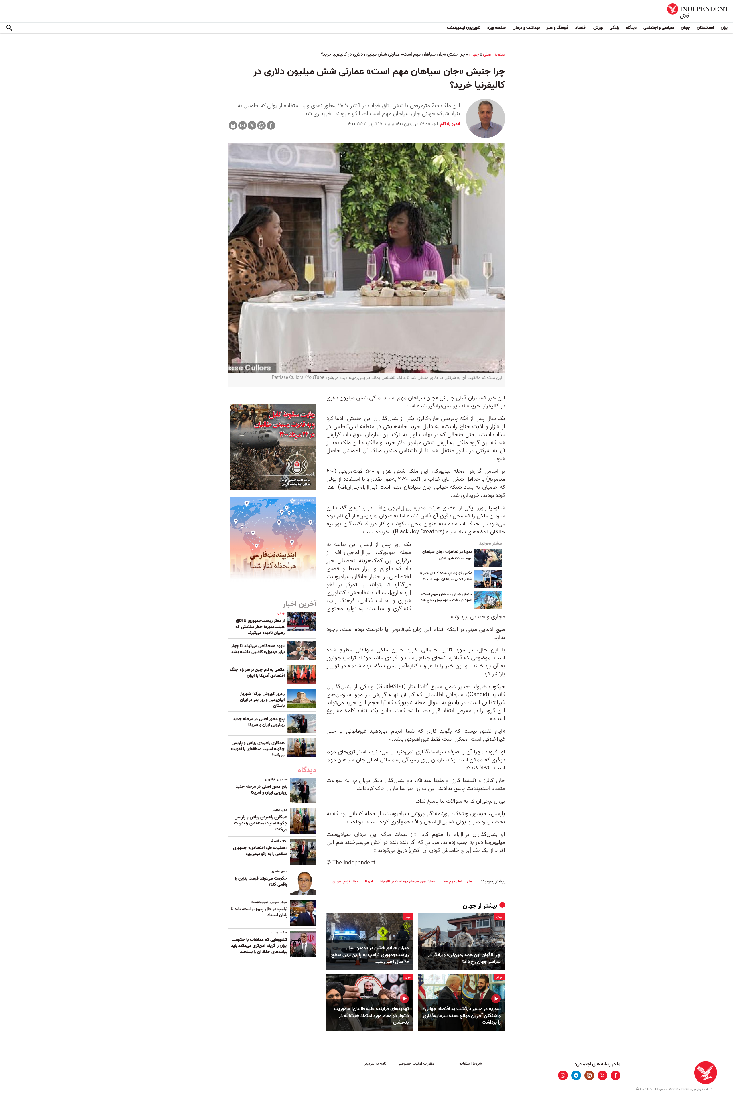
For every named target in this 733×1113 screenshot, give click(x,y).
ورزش (598, 27)
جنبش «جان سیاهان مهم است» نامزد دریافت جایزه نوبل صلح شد (446, 597)
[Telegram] (576, 1075)
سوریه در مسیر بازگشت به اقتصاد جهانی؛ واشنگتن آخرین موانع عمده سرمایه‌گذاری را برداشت (462, 1016)
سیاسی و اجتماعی (658, 27)
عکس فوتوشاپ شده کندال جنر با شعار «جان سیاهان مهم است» (446, 576)
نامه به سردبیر (375, 1063)
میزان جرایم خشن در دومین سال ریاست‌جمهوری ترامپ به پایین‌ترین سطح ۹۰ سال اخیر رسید (370, 955)
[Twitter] (252, 125)
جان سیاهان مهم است (457, 881)
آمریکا (369, 881)
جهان (685, 27)
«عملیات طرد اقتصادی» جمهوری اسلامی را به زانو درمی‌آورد (260, 850)
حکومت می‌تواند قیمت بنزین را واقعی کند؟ (261, 881)
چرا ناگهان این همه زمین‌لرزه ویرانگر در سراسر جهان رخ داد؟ (464, 958)
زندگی (614, 27)
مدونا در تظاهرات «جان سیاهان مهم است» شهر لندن (447, 555)
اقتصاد (580, 27)
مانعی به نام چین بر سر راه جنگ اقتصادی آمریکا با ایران (257, 672)
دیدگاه (631, 27)
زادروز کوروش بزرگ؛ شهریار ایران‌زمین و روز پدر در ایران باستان (262, 699)
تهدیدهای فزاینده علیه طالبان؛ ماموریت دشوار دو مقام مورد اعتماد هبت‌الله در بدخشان (371, 1016)
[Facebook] (271, 125)
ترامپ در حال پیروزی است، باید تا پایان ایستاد (259, 912)
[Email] (242, 125)
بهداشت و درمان (526, 27)
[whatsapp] (563, 1075)
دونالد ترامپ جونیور (345, 881)
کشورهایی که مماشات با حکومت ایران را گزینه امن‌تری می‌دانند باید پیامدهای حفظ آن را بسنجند (259, 945)
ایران (724, 27)
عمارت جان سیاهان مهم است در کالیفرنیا (407, 881)
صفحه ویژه (496, 27)
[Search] (9, 28)
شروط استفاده (470, 1063)
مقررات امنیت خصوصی (416, 1063)
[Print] (233, 125)
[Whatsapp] (261, 125)
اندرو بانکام (449, 124)
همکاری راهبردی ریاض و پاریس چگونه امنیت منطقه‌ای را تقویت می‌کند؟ (258, 749)
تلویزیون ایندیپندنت (463, 27)
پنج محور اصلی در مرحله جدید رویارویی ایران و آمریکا (259, 722)
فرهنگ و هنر (557, 27)
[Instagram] (589, 1075)
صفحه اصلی (494, 54)
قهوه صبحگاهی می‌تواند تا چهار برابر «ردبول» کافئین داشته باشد (258, 649)
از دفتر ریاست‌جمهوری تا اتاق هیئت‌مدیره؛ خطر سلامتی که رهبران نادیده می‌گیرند (260, 626)
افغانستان (705, 27)
